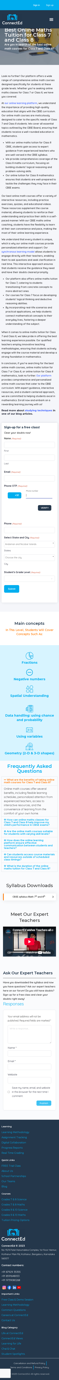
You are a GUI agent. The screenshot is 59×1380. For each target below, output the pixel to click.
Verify (45, 507)
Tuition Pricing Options (15, 1220)
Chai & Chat (8, 1348)
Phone (13, 523)
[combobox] (29, 544)
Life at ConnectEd (12, 1333)
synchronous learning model (18, 251)
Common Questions (14, 1310)
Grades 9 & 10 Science (15, 1209)
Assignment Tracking (14, 1137)
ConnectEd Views (12, 1338)
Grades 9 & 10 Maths (14, 1215)
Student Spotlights (13, 1353)
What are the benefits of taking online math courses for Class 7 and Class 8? (29, 781)
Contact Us (8, 1320)
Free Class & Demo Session (17, 1299)
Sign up (50, 5)
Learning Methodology (15, 1132)
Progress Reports (12, 1147)
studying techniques (38, 410)
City (6, 563)
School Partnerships (14, 1176)
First (6, 450)
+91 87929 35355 (11, 1271)
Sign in (36, 5)
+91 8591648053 (11, 1276)
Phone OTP (15, 485)
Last (6, 463)
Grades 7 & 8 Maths (13, 1204)
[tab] (29, 781)
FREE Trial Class (11, 1165)
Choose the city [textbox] (13, 557)
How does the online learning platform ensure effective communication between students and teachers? (28, 844)
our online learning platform (21, 103)
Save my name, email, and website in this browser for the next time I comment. (31, 1091)
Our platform (43, 375)
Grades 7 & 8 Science (14, 1199)
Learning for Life (11, 1343)
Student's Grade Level (22, 572)
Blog (4, 1186)
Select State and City (21, 537)
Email (12, 471)
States (7, 550)
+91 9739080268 (11, 1280)
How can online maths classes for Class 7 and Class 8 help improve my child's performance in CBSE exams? (27, 822)
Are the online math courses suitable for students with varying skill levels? (28, 832)
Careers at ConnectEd (15, 1315)
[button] (51, 19)
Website (12, 1074)
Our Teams (8, 1181)
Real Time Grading (13, 1152)
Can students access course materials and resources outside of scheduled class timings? (29, 857)
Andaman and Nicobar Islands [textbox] (20, 544)
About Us (7, 1171)
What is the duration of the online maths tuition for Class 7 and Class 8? (27, 867)
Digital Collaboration (14, 1142)
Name (12, 1047)
